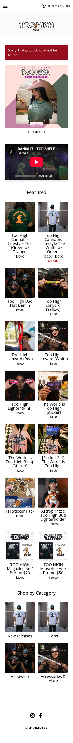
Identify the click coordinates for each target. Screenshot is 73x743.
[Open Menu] (5, 6)
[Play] (10, 175)
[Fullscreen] (62, 175)
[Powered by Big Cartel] (36, 728)
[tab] (29, 132)
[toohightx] (36, 25)
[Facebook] (41, 715)
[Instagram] (32, 715)
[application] (36, 162)
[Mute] (56, 175)
